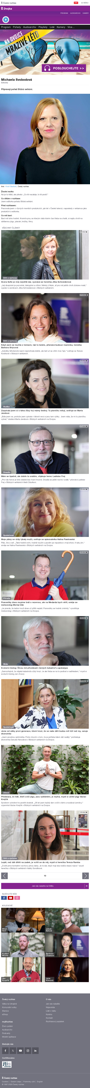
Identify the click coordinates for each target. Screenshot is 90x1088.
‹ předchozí (4, 876)
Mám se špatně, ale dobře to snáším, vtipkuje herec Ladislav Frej (33, 476)
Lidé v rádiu (51, 1011)
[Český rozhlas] (8, 3)
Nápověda (50, 1007)
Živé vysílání (7, 1026)
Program (64, 13)
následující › (85, 876)
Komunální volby (9, 1007)
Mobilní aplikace (9, 1037)
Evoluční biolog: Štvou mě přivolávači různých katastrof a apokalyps (34, 668)
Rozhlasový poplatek (55, 1021)
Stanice (5, 1011)
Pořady (17, 27)
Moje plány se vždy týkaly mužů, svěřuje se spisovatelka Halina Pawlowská (38, 539)
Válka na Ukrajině (9, 1004)
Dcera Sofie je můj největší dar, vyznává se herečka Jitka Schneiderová (36, 282)
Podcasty (6, 1033)
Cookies (5, 1082)
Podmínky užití (29, 1082)
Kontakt (49, 1018)
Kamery (86, 13)
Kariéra (49, 1014)
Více (71, 27)
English (40, 1082)
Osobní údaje (16, 1082)
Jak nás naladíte (53, 1004)
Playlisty (43, 27)
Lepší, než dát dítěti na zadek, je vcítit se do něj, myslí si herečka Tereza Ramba (40, 862)
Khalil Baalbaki (11, 186)
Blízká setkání (25, 89)
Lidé (52, 27)
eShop (5, 1014)
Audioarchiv (75, 13)
